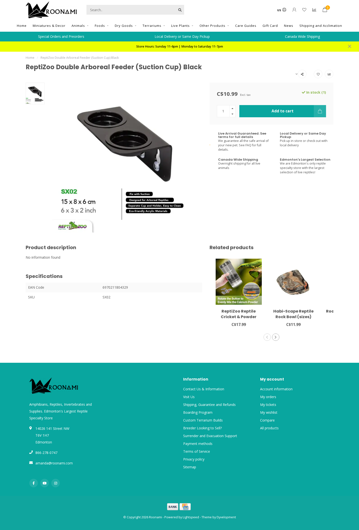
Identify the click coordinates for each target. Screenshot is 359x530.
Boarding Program (197, 412)
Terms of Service (196, 451)
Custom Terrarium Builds (203, 420)
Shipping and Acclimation (320, 25)
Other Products (212, 25)
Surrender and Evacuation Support (210, 435)
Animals (78, 25)
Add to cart (283, 111)
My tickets (268, 404)
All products (269, 428)
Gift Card (270, 25)
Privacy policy (193, 459)
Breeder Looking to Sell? (202, 428)
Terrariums (152, 25)
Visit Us (189, 396)
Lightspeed (191, 517)
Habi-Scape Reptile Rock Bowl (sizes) (293, 314)
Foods (100, 25)
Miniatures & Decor (49, 25)
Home (22, 25)
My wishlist (268, 412)
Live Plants (180, 25)
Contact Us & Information (203, 389)
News (288, 25)
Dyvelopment (226, 517)
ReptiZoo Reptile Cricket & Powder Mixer (238, 316)
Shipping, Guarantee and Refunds (209, 404)
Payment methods (197, 443)
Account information (276, 389)
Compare (267, 420)
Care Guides (245, 25)
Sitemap (189, 467)
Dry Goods (124, 25)
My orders (268, 396)
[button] (267, 337)
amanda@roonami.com (54, 463)
